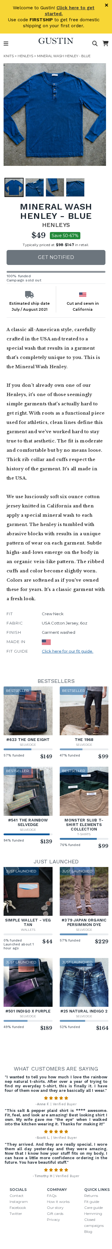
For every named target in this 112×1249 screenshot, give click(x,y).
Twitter (16, 1213)
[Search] (95, 44)
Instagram (19, 1201)
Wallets (28, 930)
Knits (9, 56)
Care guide (93, 1207)
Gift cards (55, 1213)
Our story (55, 1207)
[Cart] (105, 44)
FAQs (51, 1195)
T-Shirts (83, 834)
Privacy (53, 1219)
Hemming (93, 1213)
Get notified (56, 257)
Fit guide (91, 1201)
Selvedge (28, 745)
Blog (88, 1231)
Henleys (25, 56)
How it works (58, 1201)
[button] (55, 114)
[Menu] (6, 44)
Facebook (18, 1207)
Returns (91, 1195)
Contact (17, 1195)
